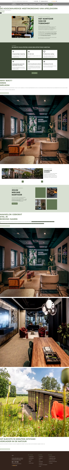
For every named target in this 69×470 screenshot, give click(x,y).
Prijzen (43, 4)
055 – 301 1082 (15, 461)
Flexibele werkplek (32, 4)
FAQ (47, 4)
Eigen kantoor (25, 4)
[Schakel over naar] (54, 4)
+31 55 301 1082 (36, 1)
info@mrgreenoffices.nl (44, 1)
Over (21, 4)
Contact (50, 4)
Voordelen (39, 4)
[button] (35, 73)
